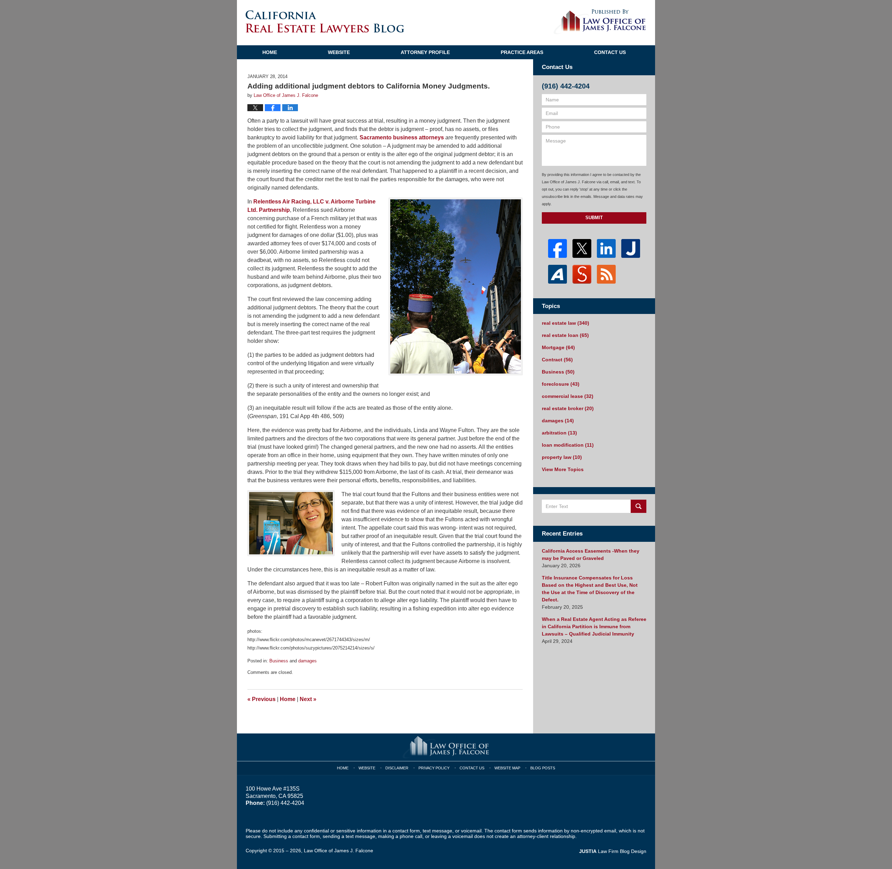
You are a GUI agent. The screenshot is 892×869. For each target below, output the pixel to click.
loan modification (568, 445)
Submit (594, 217)
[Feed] (606, 274)
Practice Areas (522, 52)
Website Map (507, 768)
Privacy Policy (433, 768)
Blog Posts (542, 768)
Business (278, 660)
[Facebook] (557, 248)
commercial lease (567, 396)
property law (562, 457)
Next (308, 699)
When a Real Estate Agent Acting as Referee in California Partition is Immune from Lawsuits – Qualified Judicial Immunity (594, 626)
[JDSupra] (582, 274)
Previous (261, 699)
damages (307, 660)
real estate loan (565, 335)
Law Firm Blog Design (612, 851)
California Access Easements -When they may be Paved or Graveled (590, 554)
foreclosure (560, 384)
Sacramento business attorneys (402, 137)
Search (638, 506)
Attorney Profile (425, 52)
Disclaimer (396, 768)
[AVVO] (557, 274)
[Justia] (630, 248)
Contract (557, 359)
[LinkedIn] (606, 248)
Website (339, 52)
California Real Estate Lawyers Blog (325, 21)
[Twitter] (582, 248)
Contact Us (610, 52)
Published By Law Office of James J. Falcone (599, 21)
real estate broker (568, 408)
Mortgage (558, 347)
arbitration (559, 433)
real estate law (565, 323)
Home (269, 52)
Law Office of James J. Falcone (338, 850)
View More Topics (563, 469)
